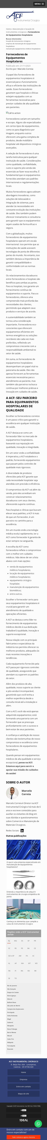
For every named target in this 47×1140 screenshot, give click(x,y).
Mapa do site (23, 1093)
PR (35, 941)
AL (9, 963)
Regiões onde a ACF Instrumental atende (23, 933)
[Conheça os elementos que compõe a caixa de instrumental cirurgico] (23, 909)
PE (22, 948)
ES (22, 941)
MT (29, 963)
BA (28, 948)
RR (35, 971)
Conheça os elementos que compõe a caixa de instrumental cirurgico (22, 922)
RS (16, 948)
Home (23, 1072)
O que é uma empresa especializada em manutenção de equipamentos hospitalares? (23, 864)
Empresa (23, 1079)
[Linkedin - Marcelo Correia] (22, 830)
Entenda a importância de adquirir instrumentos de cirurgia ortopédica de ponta (23, 894)
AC (33, 956)
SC (9, 948)
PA (27, 956)
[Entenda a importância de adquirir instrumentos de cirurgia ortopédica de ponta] (23, 880)
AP (16, 963)
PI (15, 971)
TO (16, 978)
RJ (9, 941)
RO (29, 971)
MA (22, 963)
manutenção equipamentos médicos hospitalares (23, 49)
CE (35, 948)
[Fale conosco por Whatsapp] (38, 1123)
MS (36, 963)
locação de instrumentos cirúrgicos (18, 41)
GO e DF (11, 956)
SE (9, 978)
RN (22, 971)
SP (28, 941)
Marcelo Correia (25, 68)
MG (15, 941)
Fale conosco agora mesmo (23, 1137)
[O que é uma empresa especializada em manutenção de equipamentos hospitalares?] (23, 850)
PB (9, 971)
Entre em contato (23, 1086)
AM (20, 956)
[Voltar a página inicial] (23, 16)
